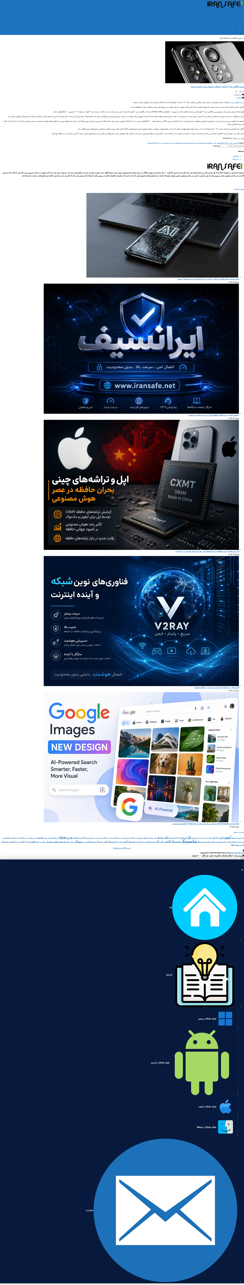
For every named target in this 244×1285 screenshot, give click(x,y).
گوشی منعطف (239, 845)
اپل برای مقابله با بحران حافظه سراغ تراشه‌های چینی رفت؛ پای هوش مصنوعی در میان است (207, 551)
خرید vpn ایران (31, 838)
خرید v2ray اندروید (53, 838)
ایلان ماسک (162, 837)
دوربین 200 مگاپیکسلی (224, 143)
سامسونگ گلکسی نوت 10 (106, 842)
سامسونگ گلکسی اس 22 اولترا (146, 842)
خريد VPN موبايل (115, 838)
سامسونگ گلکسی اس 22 (177, 143)
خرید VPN (126, 848)
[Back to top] (243, 850)
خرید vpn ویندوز (7, 838)
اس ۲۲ (201, 838)
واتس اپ (42, 842)
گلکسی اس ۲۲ (29, 842)
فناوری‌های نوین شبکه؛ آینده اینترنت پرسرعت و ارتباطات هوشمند (216, 687)
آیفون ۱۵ (212, 838)
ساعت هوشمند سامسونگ (206, 842)
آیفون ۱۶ (206, 838)
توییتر (140, 838)
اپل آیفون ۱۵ (172, 838)
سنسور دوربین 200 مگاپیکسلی (157, 143)
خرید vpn (237, 138)
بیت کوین (145, 838)
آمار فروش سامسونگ (237, 838)
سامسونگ (221, 121)
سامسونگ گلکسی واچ (89, 842)
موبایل (78, 841)
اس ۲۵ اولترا (195, 838)
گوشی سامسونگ (7, 842)
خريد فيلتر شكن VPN (89, 838)
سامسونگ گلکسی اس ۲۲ (126, 842)
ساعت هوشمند (221, 842)
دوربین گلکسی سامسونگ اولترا (205, 143)
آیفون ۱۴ (219, 838)
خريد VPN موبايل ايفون (103, 838)
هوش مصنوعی (51, 842)
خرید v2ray (65, 837)
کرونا (37, 842)
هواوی (60, 842)
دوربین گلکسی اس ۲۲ (236, 102)
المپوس (235, 143)
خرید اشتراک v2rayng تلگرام (235, 842)
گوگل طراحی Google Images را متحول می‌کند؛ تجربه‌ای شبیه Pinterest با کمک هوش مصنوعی (205, 824)
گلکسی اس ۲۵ (19, 842)
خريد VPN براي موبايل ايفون (129, 838)
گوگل (232, 845)
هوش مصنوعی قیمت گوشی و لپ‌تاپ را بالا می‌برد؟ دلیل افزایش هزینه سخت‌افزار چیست (208, 279)
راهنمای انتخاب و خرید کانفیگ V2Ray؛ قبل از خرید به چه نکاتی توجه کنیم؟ (213, 415)
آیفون (227, 837)
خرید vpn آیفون (42, 838)
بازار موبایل (153, 838)
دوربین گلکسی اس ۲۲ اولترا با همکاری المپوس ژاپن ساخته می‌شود (217, 86)
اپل (189, 837)
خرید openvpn (78, 838)
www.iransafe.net (237, 853)
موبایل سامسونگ (68, 842)
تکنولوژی (239, 98)
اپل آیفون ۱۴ (182, 838)
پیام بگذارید (238, 95)
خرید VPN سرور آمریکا (20, 838)
